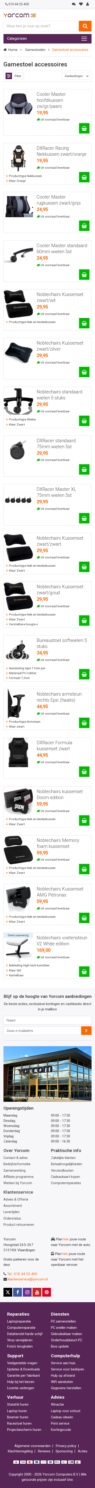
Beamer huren (17, 1417)
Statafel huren (18, 1405)
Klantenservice (18, 1192)
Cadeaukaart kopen (65, 1177)
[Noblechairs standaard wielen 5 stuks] (84, 421)
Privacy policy (66, 1446)
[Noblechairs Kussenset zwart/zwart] (84, 567)
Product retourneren (18, 1225)
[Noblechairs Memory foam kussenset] (84, 869)
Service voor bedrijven (67, 1369)
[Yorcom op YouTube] (37, 1292)
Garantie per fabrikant (23, 1376)
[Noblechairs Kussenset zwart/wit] (84, 323)
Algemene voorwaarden (32, 1446)
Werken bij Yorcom (17, 1183)
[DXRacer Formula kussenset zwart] (84, 771)
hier (66, 1239)
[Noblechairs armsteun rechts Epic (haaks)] (84, 723)
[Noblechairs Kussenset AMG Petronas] (84, 918)
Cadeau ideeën (62, 1417)
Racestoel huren (19, 1424)
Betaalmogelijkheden (66, 1164)
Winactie (57, 1405)
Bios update (60, 1346)
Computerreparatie (21, 1328)
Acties (82, 1451)
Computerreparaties (66, 1183)
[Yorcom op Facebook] (17, 1292)
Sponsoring (64, 1451)
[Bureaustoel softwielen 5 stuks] (84, 674)
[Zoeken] (85, 26)
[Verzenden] (86, 1030)
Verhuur (15, 1397)
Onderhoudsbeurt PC (66, 1340)
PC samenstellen (63, 1321)
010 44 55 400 (19, 4)
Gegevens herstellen (66, 1388)
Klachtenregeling (20, 1451)
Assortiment (12, 1206)
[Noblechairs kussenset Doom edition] (84, 820)
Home (13, 50)
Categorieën (17, 38)
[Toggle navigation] (84, 38)
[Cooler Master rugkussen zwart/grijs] (84, 226)
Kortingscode (61, 1430)
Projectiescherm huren (24, 1430)
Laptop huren (17, 1411)
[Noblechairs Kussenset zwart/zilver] (84, 372)
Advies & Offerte (15, 1200)
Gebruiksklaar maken (66, 1334)
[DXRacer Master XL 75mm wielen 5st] (84, 518)
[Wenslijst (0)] (80, 4)
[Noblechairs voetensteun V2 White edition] (84, 971)
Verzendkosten (62, 1171)
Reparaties (18, 1314)
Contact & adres (15, 1158)
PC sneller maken (64, 1328)
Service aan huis (63, 1363)
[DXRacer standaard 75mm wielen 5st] (84, 469)
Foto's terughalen (20, 1346)
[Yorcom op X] (7, 1292)
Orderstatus (12, 1218)
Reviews (44, 1451)
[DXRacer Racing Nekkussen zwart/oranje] (84, 177)
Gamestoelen (35, 50)
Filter (18, 76)
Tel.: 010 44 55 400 (22, 1274)
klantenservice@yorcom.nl (28, 1279)
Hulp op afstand (63, 1376)
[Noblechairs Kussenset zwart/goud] (84, 620)
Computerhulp (65, 1355)
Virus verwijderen (20, 1340)
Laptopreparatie (19, 1321)
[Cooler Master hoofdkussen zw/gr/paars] (84, 128)
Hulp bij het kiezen (20, 1382)
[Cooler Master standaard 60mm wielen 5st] (84, 274)
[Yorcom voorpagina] (19, 15)
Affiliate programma (18, 1177)
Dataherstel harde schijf (25, 1334)
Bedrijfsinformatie (16, 1164)
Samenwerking (14, 1171)
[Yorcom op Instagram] (27, 1292)
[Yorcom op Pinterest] (46, 1292)
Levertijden (11, 1212)
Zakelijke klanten (63, 1158)
